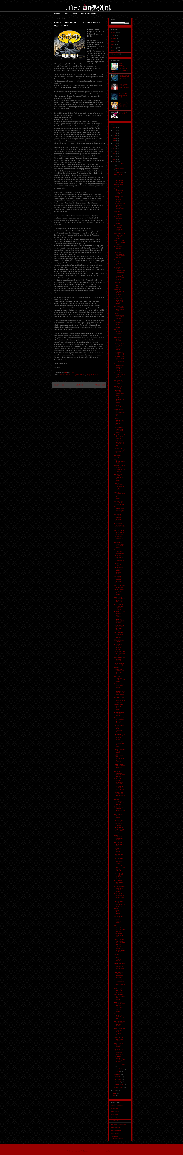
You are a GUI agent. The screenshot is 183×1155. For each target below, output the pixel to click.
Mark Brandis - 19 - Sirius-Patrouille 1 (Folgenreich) (124, 76)
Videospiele (114, 54)
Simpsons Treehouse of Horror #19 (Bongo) (119, 191)
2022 (114, 138)
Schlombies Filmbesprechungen (117, 1137)
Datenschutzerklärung (88, 13)
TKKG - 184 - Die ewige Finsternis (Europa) (119, 911)
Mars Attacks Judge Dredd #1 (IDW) (118, 382)
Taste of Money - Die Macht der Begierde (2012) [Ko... (119, 607)
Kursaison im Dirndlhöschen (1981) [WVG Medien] (119, 545)
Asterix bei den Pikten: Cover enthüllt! (119, 1039)
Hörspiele (89, 375)
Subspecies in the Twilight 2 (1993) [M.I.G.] (119, 659)
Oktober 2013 (118, 172)
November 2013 (119, 168)
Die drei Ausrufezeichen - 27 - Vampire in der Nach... (119, 316)
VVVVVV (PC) (118, 925)
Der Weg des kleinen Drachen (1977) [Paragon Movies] (119, 477)
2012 (114, 1090)
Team (66, 13)
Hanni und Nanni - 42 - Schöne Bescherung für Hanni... (119, 794)
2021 (114, 141)
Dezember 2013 (119, 164)
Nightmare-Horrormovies (118, 1124)
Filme (112, 35)
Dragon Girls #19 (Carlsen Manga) (119, 713)
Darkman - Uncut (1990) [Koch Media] (119, 685)
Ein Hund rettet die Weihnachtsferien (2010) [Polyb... (119, 413)
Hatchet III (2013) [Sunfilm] (119, 466)
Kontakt (74, 13)
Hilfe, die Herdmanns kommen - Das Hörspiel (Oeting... (119, 486)
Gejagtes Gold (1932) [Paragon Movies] (118, 199)
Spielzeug (114, 51)
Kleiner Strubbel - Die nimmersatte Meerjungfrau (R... (119, 967)
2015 (114, 156)
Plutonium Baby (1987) (119, 855)
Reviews (96, 375)
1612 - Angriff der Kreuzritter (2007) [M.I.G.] (119, 990)
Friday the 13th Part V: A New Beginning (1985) (124, 86)
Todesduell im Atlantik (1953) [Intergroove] (119, 248)
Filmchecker (114, 1108)
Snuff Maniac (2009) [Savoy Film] (119, 844)
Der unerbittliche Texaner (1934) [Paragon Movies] (119, 375)
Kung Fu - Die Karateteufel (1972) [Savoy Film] (119, 1016)
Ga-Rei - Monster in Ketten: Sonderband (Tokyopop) (119, 781)
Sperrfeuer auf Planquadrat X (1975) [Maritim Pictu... (119, 443)
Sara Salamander (116, 1127)
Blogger (113, 1151)
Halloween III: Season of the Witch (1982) (119, 180)
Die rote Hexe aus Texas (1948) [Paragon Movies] (119, 737)
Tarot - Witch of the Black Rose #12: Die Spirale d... (119, 526)
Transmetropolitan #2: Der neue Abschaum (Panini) (119, 1023)
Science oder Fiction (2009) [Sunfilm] (119, 621)
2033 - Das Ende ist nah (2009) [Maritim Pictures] (119, 635)
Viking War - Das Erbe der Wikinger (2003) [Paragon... (119, 699)
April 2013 (117, 1079)
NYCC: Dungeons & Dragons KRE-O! (119, 750)
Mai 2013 (117, 1077)
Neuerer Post (59, 385)
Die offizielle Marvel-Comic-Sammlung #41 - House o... (119, 393)
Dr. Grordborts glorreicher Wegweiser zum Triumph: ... (119, 809)
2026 (114, 127)
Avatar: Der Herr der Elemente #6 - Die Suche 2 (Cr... (119, 896)
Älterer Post (100, 385)
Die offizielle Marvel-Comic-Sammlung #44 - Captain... (119, 255)
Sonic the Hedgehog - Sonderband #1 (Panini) (119, 679)
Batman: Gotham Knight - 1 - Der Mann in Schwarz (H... (119, 868)
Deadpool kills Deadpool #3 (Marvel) (118, 538)
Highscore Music (79, 375)
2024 (114, 133)
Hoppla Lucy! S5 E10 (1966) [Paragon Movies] (119, 592)
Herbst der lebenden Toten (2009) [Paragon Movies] (119, 293)
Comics (67, 375)
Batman (61, 375)
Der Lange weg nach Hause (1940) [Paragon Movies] (118, 919)
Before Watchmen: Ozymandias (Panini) (118, 837)
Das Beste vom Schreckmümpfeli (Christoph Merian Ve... (119, 450)
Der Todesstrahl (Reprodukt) (119, 664)
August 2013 (118, 1069)
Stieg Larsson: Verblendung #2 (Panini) (119, 461)
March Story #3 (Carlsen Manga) (118, 1045)
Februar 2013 (118, 1084)
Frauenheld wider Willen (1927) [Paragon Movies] (119, 889)
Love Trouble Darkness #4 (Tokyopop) (118, 935)
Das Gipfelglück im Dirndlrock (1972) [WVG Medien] (119, 430)
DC (72, 375)
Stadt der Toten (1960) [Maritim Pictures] (119, 1003)
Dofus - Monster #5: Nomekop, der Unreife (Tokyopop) (119, 627)
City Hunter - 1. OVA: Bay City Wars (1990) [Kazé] (119, 830)
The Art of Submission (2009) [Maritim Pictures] (119, 774)
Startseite (57, 13)
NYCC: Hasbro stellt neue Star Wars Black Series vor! (119, 766)
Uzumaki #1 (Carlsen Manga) (117, 850)
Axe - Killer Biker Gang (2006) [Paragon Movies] (119, 875)
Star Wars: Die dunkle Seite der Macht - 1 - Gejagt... (119, 823)
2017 (114, 151)
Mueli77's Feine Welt (117, 1121)
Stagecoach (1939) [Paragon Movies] (117, 262)
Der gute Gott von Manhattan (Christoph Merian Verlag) (119, 206)
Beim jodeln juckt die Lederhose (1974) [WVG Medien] (119, 720)
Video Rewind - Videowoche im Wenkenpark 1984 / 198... (119, 599)
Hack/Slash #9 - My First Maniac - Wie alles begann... (119, 997)
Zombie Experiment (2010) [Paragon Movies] (118, 957)
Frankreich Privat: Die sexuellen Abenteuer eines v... (119, 744)
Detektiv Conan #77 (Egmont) (119, 353)
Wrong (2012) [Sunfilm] (118, 387)
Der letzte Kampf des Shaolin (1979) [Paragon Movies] (119, 324)
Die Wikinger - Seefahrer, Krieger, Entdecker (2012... (118, 571)
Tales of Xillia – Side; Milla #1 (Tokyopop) (119, 882)
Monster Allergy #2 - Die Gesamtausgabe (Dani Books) (119, 270)
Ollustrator (98, 1151)
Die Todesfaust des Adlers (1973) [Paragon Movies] (118, 220)
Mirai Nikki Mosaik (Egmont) (119, 470)
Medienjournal (115, 1111)
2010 (114, 1096)
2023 (114, 135)
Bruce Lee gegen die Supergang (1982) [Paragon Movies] (119, 346)
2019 (114, 146)
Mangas (113, 41)
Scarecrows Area (116, 1130)
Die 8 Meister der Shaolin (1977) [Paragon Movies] (119, 400)
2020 (114, 143)
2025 (114, 130)
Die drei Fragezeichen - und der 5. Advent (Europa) (119, 367)
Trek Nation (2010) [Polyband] (118, 339)
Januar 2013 (118, 1087)
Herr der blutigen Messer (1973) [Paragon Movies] (119, 707)
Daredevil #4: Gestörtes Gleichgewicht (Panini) (119, 228)
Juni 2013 (117, 1074)
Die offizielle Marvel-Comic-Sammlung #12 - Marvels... (119, 1059)
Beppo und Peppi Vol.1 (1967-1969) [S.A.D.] (124, 104)
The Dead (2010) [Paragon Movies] (119, 816)
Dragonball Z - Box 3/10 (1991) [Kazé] (119, 788)
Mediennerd (114, 1114)
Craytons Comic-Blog (117, 1105)
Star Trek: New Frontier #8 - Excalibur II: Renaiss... (118, 861)
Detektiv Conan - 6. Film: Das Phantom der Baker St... (119, 975)
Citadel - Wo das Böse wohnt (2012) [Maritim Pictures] (119, 942)
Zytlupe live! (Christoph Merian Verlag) (119, 551)
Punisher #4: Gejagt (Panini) (119, 564)
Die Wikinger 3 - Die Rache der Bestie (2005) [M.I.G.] (119, 308)
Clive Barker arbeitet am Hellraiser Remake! (118, 332)
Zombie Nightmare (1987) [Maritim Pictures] (119, 802)
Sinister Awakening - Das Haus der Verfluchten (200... (119, 671)
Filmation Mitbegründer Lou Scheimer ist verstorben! (119, 509)
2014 (114, 159)
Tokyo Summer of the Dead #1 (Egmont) (119, 436)
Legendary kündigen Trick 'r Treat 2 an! (119, 212)
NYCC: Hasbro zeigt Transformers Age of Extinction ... (119, 758)
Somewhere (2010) (117, 456)
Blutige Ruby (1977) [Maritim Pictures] (119, 929)
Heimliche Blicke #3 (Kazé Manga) (119, 1009)
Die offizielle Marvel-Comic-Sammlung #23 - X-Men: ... (119, 949)
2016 (114, 154)
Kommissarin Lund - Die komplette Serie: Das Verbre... (118, 518)
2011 (114, 1093)
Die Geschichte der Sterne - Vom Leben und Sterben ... (119, 904)
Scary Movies (115, 1133)
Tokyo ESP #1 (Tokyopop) (123, 112)
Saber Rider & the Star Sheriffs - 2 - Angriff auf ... (119, 653)
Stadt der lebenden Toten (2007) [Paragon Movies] (119, 495)
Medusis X (114, 1118)
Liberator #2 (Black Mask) (118, 406)
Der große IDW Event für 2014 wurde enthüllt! (119, 502)
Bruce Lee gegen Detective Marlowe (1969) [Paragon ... (119, 277)
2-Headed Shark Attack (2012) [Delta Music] (119, 532)
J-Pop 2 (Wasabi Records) (119, 640)
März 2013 (117, 1082)
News (112, 44)
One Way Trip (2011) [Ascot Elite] (123, 95)
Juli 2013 (117, 1071)
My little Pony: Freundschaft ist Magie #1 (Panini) (119, 301)
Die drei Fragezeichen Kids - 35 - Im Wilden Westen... (119, 422)
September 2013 (119, 1065)
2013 (114, 161)
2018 (114, 148)
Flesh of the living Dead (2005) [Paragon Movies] (119, 236)
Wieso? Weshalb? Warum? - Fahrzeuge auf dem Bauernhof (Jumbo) (119, 67)
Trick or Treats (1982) (118, 185)
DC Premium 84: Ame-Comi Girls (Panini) (119, 242)
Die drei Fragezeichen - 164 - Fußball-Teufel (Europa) (119, 692)
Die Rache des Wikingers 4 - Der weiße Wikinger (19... (119, 1051)
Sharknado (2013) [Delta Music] (119, 586)
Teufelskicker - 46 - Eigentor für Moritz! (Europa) (119, 614)
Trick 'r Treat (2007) (118, 175)
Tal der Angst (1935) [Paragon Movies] (118, 646)
